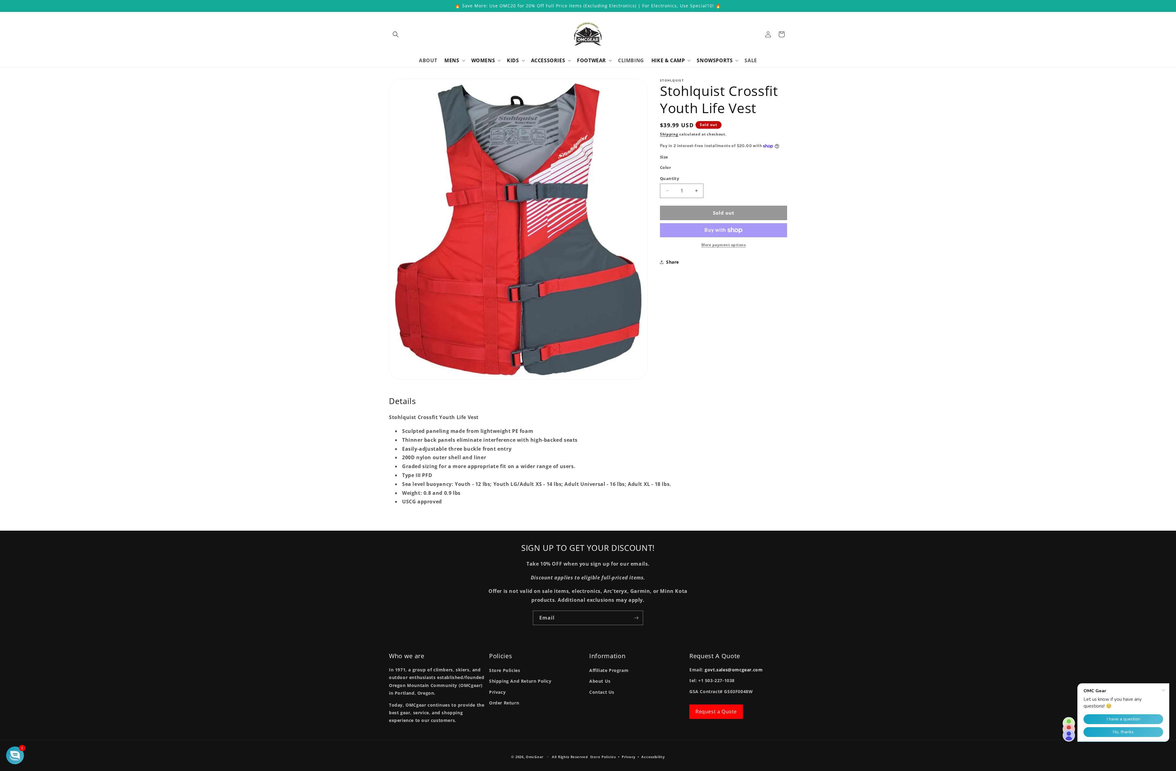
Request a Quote (716, 711)
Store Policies (504, 670)
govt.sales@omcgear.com (734, 670)
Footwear (591, 60)
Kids (513, 60)
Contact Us (601, 692)
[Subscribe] (636, 618)
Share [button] (672, 262)
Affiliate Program (608, 670)
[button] (395, 34)
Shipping (669, 134)
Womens (483, 60)
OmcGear (535, 756)
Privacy (497, 692)
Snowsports (715, 60)
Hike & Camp (668, 60)
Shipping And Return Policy (520, 681)
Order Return (504, 703)
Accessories (548, 60)
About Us (600, 681)
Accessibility (653, 756)
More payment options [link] (723, 244)
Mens (451, 60)
